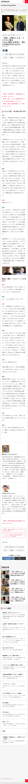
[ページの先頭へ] (26, 780)
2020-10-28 (4, 46)
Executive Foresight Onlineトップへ (7, 778)
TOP (2, 9)
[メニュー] (26, 1)
